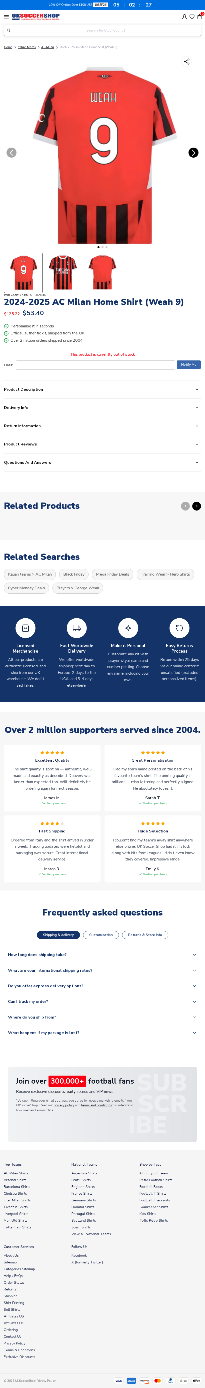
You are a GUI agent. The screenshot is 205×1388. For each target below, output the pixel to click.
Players (63, 588)
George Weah (86, 588)
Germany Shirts (84, 1200)
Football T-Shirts (153, 1193)
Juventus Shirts (16, 1207)
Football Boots (151, 1186)
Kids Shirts (148, 1213)
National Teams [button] (84, 1164)
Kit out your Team (154, 1173)
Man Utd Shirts (16, 1220)
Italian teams (27, 47)
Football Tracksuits (155, 1200)
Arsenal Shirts (15, 1180)
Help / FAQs (13, 1275)
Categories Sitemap (19, 1269)
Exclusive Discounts (19, 1356)
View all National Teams (91, 1234)
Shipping (11, 1296)
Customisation (101, 935)
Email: (8, 365)
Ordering (11, 1329)
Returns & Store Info (145, 935)
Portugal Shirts (83, 1213)
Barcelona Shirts (17, 1186)
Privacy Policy (14, 1343)
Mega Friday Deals (112, 574)
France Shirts (82, 1193)
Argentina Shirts (85, 1173)
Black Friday (73, 574)
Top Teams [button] (13, 1164)
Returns (10, 1289)
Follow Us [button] (80, 1246)
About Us (11, 1255)
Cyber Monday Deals (26, 588)
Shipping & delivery (58, 935)
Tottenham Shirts (18, 1227)
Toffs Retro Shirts (154, 1220)
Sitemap (10, 1262)
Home (8, 47)
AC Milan (47, 47)
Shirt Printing (14, 1302)
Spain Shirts (81, 1227)
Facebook (79, 1255)
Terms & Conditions (19, 1350)
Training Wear (153, 574)
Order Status (14, 1282)
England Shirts (83, 1186)
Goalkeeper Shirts (154, 1207)
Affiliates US (14, 1316)
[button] (99, 247)
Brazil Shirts (81, 1180)
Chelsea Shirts (15, 1193)
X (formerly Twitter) (87, 1262)
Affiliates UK (14, 1323)
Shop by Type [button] (151, 1164)
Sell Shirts (12, 1309)
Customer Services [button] (19, 1246)
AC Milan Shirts (16, 1173)
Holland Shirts (83, 1207)
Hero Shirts (180, 574)
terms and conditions (96, 1105)
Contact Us (13, 1336)
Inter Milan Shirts (17, 1200)
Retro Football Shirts (156, 1180)
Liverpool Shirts (16, 1213)
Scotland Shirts (84, 1220)
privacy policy (64, 1105)
